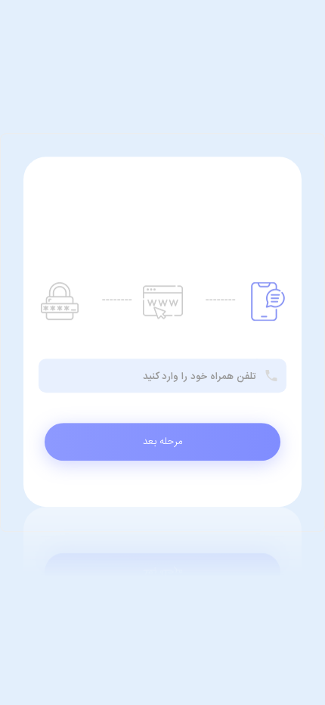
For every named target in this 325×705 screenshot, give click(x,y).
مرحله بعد (163, 441)
